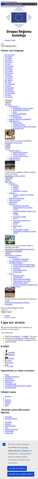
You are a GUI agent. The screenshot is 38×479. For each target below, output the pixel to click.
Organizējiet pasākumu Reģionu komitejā (18, 386)
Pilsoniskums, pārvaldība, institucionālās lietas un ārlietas (23, 206)
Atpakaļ (8, 102)
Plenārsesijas (13, 257)
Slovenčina (9, 91)
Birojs (15, 112)
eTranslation (9, 378)
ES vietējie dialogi (15, 286)
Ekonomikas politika (19, 217)
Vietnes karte (9, 433)
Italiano (8, 75)
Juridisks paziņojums (11, 429)
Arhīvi (7, 375)
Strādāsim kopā (14, 121)
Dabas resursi (17, 226)
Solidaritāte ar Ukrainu (20, 191)
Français (9, 69)
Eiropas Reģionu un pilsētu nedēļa (24, 266)
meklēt (26, 336)
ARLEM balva (18, 277)
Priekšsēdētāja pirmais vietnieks (23, 108)
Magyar (9, 80)
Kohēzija (16, 185)
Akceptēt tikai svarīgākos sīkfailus (21, 474)
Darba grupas (13, 202)
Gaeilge (9, 71)
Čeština (8, 58)
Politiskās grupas (14, 160)
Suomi (8, 95)
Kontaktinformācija (11, 418)
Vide (6, 427)
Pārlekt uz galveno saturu (9, 2)
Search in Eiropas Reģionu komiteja (12, 308)
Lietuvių (9, 78)
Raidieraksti (8, 382)
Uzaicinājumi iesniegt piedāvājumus (24, 126)
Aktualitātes (8, 304)
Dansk (8, 60)
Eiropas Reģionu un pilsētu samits (24, 264)
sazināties (28, 340)
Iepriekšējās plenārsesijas (21, 259)
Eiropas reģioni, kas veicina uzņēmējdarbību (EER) (22, 282)
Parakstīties (8, 417)
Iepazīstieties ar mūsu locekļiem (15, 176)
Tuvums (15, 189)
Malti (8, 82)
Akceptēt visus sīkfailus (17, 468)
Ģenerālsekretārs (14, 115)
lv (2, 44)
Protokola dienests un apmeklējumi (20, 119)
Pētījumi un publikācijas (16, 198)
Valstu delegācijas (14, 158)
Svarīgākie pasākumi (15, 263)
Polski (8, 86)
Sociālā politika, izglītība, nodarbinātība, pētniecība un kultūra (24, 230)
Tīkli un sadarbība (14, 200)
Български (10, 55)
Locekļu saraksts (14, 150)
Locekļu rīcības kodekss (20, 156)
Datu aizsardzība (10, 426)
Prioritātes (12, 184)
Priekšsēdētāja (13, 106)
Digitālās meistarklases (12, 376)
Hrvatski (9, 73)
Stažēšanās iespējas (19, 125)
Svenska (9, 97)
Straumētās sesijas (10, 384)
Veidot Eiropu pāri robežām (22, 279)
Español (8, 56)
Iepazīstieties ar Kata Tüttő (13, 143)
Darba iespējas (17, 123)
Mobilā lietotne (9, 380)
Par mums (9, 100)
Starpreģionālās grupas (20, 152)
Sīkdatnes (8, 424)
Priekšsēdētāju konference (21, 110)
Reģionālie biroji (18, 128)
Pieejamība (8, 422)
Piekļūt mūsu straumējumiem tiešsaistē (17, 302)
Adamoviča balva (18, 275)
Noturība (16, 187)
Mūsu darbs (9, 178)
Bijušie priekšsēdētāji (19, 114)
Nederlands (10, 84)
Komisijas (12, 204)
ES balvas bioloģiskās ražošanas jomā (25, 285)
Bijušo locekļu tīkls (19, 154)
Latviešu (9, 77)
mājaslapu (18, 338)
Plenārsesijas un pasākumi (13, 251)
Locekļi (8, 144)
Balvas (11, 274)
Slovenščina (10, 93)
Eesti (7, 64)
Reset (9, 312)
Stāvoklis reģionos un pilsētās (18, 261)
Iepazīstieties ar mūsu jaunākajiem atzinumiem (19, 249)
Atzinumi (12, 193)
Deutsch (9, 62)
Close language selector (9, 46)
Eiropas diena (17, 272)
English (8, 67)
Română (9, 89)
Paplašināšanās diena (19, 270)
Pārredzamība (17, 117)
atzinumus (16, 336)
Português (9, 88)
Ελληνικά (9, 66)
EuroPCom (16, 268)
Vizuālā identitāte (10, 387)
